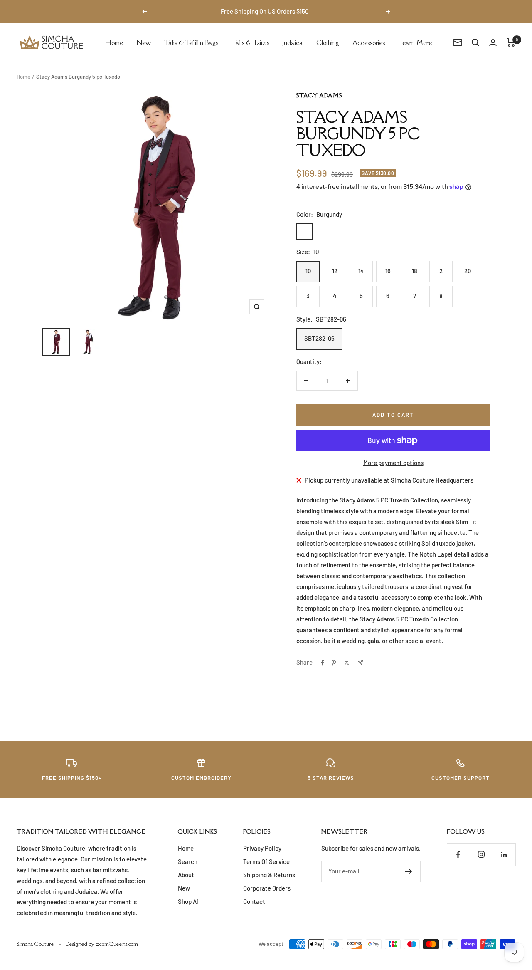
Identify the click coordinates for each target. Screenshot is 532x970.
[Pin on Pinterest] (334, 663)
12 (334, 271)
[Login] (493, 42)
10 (308, 271)
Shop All (189, 901)
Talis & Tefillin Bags (191, 42)
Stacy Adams (319, 95)
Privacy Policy (262, 848)
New (143, 42)
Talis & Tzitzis (250, 42)
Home (114, 42)
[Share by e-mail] (360, 662)
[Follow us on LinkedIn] (504, 854)
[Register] (408, 871)
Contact (254, 901)
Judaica (293, 42)
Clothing (327, 42)
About (186, 874)
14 (361, 271)
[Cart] (511, 42)
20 (467, 271)
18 (414, 271)
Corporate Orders (267, 888)
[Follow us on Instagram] (481, 854)
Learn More (415, 42)
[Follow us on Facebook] (458, 854)
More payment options (393, 462)
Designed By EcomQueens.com (102, 944)
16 (388, 271)
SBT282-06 (319, 338)
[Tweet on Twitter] (346, 663)
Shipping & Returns (269, 874)
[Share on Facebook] (322, 663)
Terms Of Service (266, 861)
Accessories (368, 42)
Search (187, 861)
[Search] (475, 42)
